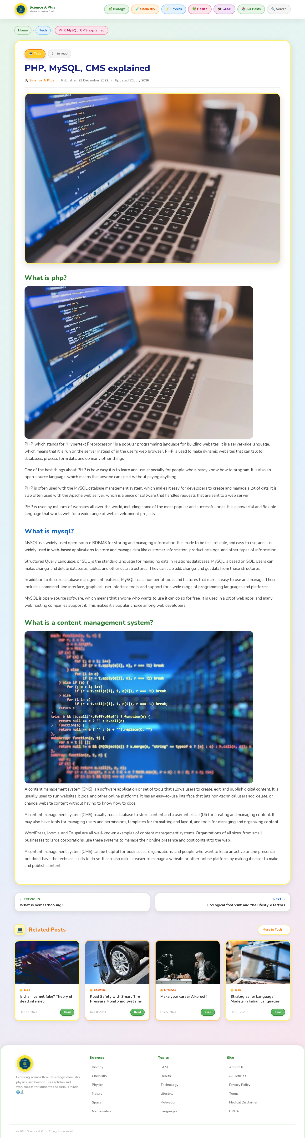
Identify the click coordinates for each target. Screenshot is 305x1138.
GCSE (165, 1067)
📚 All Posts (251, 9)
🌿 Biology (116, 9)
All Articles (237, 1076)
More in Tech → (274, 929)
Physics (97, 1085)
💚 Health (199, 9)
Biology (97, 1067)
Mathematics (101, 1111)
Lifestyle (167, 1093)
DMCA (234, 1111)
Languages (169, 1111)
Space (97, 1102)
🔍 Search (278, 9)
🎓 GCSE (224, 9)
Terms (234, 1093)
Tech (43, 30)
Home (23, 30)
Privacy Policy (239, 1085)
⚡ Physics (174, 9)
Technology (169, 1085)
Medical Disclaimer (243, 1102)
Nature (97, 1093)
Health (166, 1076)
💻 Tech (35, 53)
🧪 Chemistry (145, 9)
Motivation (168, 1102)
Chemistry (99, 1076)
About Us (236, 1067)
